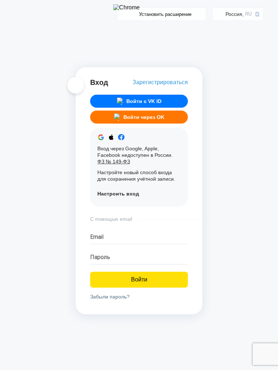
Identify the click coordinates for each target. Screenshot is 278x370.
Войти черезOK (143, 117)
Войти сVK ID (143, 101)
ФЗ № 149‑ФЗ (113, 161)
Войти (139, 279)
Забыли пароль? (110, 297)
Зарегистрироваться (160, 82)
